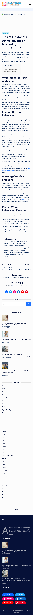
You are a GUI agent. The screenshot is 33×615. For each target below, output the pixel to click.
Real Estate (5, 482)
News (3, 473)
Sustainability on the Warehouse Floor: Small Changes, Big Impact (15, 371)
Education (4, 413)
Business (5, 33)
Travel (3, 498)
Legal (3, 464)
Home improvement (7, 455)
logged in (14, 285)
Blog (3, 400)
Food (3, 434)
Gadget (4, 440)
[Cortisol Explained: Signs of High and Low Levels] (5, 334)
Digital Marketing (6, 410)
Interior (4, 458)
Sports (4, 488)
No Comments (24, 48)
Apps (3, 388)
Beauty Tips (5, 397)
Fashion (4, 422)
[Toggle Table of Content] (17, 66)
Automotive (5, 394)
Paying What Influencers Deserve (11, 72)
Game (3, 443)
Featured (4, 425)
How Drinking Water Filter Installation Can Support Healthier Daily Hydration (14, 324)
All (2, 385)
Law (3, 461)
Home (3, 452)
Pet (3, 479)
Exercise (4, 419)
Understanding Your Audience (11, 68)
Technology (5, 492)
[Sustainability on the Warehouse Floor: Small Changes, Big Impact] (5, 365)
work (23, 199)
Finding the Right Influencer (10, 69)
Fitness (4, 431)
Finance (4, 428)
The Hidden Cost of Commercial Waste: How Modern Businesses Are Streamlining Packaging (16, 355)
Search (17, 299)
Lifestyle (4, 467)
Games (4, 446)
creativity (17, 231)
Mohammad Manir (11, 239)
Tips (3, 495)
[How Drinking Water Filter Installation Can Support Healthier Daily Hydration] (5, 318)
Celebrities (5, 407)
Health (4, 449)
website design (6, 501)
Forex (3, 437)
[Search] (28, 304)
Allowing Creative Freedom (10, 71)
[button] (7, 259)
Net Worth (4, 470)
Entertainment (6, 416)
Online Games (6, 476)
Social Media (5, 485)
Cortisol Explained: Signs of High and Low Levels (16, 339)
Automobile (5, 391)
